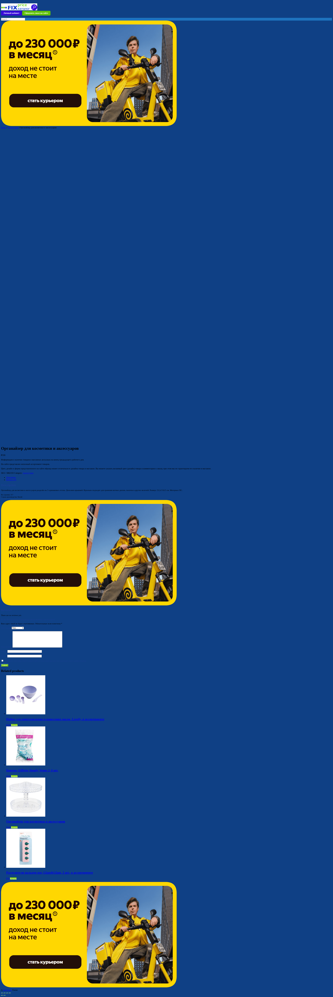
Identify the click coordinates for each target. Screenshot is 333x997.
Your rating (6, 628)
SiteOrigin (7, 990)
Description (11, 477)
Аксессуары (13, 127)
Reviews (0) (11, 480)
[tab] (169, 477)
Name (4, 651)
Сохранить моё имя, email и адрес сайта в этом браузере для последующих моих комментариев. (45, 661)
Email (4, 656)
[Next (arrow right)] (5, 995)
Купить (14, 725)
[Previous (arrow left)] (2, 995)
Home (3, 127)
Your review (6, 647)
